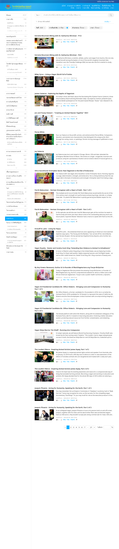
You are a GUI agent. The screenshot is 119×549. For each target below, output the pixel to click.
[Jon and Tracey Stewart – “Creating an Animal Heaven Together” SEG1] (44, 120)
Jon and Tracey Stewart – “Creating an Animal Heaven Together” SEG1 (61, 113)
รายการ (78, 8)
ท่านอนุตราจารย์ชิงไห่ (74, 6)
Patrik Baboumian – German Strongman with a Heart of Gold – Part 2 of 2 (63, 209)
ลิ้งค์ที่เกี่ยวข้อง (106, 6)
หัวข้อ (72, 8)
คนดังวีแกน (59, 39)
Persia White (39, 132)
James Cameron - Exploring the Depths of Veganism (54, 93)
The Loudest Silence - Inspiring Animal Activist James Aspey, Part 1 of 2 (62, 349)
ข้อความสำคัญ (95, 8)
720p (68, 41)
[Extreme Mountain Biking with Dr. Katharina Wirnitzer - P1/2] (44, 43)
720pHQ (72, 41)
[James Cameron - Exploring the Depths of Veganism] (44, 100)
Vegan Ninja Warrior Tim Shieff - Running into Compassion (57, 330)
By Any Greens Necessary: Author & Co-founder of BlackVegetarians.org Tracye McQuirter (69, 267)
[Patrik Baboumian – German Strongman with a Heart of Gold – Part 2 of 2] (44, 216)
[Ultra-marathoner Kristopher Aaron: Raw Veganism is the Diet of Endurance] (44, 178)
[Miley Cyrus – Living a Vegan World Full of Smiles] (44, 81)
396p (64, 41)
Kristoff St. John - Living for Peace (48, 229)
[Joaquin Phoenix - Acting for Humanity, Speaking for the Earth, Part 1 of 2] (44, 395)
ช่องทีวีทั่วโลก (96, 6)
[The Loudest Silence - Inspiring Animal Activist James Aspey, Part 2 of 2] (44, 376)
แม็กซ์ (63, 6)
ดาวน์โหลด (105, 8)
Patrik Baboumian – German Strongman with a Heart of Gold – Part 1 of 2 (63, 190)
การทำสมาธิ (86, 6)
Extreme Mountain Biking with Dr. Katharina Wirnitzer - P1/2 (58, 36)
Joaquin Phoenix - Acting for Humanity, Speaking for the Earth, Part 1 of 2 (63, 388)
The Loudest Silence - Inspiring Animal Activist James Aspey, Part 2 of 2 (62, 369)
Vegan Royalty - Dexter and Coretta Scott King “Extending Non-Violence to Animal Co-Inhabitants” (72, 248)
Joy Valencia (39, 151)
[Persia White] (44, 139)
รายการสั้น (86, 8)
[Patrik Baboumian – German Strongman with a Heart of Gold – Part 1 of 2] (44, 197)
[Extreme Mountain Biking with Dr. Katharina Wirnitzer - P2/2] (44, 62)
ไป (112, 427)
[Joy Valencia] (44, 158)
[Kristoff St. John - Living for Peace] (44, 236)
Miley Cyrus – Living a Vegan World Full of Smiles (53, 74)
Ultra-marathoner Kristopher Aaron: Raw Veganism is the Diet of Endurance (64, 171)
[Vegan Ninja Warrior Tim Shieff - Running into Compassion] (44, 337)
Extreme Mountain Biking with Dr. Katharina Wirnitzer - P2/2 (58, 55)
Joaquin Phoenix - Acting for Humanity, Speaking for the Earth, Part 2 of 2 (63, 407)
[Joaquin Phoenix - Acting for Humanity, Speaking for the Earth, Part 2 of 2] (44, 414)
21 (91, 427)
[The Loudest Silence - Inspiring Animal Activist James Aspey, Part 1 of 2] (44, 356)
